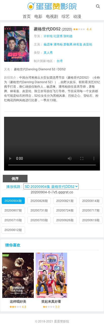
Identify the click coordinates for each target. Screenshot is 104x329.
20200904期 (13, 200)
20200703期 (39, 220)
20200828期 (39, 200)
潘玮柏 (58, 44)
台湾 (60, 61)
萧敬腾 (67, 44)
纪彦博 (58, 36)
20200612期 (13, 230)
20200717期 (90, 210)
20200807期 (13, 210)
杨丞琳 (48, 44)
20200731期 (39, 210)
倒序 (15, 178)
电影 (38, 16)
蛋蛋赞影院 (61, 321)
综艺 (66, 16)
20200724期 (64, 210)
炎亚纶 (87, 44)
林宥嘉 (77, 44)
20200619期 (90, 220)
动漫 (77, 16)
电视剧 (52, 16)
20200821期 (64, 200)
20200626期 (64, 220)
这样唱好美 (18, 301)
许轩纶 (48, 36)
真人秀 (48, 52)
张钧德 (67, 36)
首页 (27, 16)
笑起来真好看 (51, 301)
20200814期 (90, 200)
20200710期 (13, 220)
